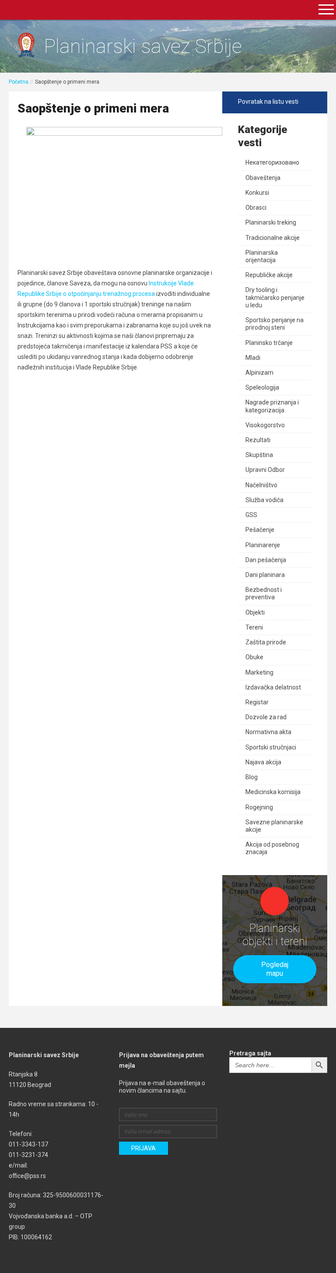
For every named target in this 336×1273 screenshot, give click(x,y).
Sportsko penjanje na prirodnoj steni (274, 323)
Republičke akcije (269, 274)
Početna (18, 82)
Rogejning (259, 807)
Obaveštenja (262, 177)
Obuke (254, 657)
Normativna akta (268, 731)
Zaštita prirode (265, 642)
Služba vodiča (264, 499)
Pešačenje (259, 529)
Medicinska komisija (273, 791)
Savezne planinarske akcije (274, 826)
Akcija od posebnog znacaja (272, 848)
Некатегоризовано (272, 162)
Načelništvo (261, 485)
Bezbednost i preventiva (263, 593)
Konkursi (257, 192)
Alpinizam (259, 372)
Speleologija (262, 387)
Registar (257, 702)
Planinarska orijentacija (261, 256)
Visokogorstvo (265, 425)
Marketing (259, 672)
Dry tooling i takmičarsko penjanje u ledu (274, 297)
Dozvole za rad (266, 717)
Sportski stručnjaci (270, 747)
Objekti (255, 612)
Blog (251, 777)
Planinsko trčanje (269, 342)
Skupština (259, 454)
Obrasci (255, 207)
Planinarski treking (270, 222)
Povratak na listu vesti (268, 101)
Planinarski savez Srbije (143, 46)
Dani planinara (265, 574)
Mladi (252, 357)
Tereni (254, 627)
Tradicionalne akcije (272, 237)
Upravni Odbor (265, 469)
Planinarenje (262, 545)
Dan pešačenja (265, 559)
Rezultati (257, 439)
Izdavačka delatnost (273, 687)
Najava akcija (263, 762)
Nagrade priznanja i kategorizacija (272, 406)
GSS (251, 514)
